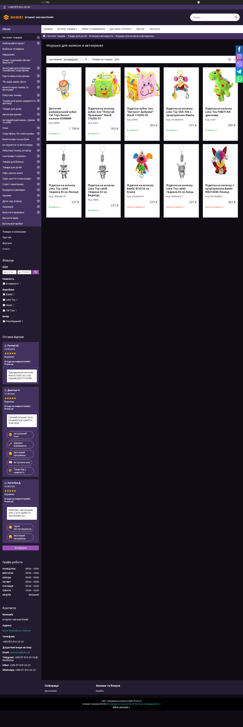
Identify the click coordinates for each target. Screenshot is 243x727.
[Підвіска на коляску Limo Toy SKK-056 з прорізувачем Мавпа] (181, 85)
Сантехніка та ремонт (14, 156)
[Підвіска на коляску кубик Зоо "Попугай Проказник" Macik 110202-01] (103, 85)
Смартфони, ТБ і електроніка (18, 133)
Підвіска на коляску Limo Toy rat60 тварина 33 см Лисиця (64, 188)
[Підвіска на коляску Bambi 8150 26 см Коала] (142, 161)
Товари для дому (11, 109)
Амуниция (7, 206)
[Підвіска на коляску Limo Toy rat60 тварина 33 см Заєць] (181, 161)
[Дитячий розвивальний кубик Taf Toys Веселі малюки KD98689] (63, 85)
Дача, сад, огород (12, 201)
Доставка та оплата (120, 29)
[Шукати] (236, 17)
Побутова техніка (11, 95)
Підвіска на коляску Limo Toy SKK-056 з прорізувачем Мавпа (180, 112)
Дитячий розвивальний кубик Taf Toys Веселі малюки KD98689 (63, 113)
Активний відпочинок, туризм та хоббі (18, 121)
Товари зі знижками (14, 231)
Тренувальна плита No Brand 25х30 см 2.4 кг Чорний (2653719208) (21, 375)
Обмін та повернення (93, 29)
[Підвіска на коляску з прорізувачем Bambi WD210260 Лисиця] (220, 161)
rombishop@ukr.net (20, 652)
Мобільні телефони (13, 49)
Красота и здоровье (13, 212)
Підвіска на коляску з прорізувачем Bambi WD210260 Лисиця (219, 188)
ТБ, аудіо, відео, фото (14, 81)
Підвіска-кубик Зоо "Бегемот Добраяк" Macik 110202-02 (140, 112)
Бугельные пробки (12, 223)
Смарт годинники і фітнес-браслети (16, 61)
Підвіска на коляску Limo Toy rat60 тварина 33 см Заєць (180, 188)
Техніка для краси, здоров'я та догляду (19, 102)
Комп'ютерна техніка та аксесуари (15, 88)
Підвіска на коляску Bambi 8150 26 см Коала (140, 188)
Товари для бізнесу (12, 161)
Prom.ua (138, 701)
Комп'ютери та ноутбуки (15, 139)
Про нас (140, 29)
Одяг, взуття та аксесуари (16, 178)
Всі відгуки (21, 548)
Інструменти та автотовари (17, 145)
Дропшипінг (51, 691)
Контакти (155, 29)
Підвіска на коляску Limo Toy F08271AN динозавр (218, 112)
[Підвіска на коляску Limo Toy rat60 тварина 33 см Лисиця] (63, 161)
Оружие (6, 195)
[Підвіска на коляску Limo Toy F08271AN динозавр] (220, 85)
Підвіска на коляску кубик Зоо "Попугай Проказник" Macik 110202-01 (101, 113)
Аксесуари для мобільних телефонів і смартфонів (16, 69)
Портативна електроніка (15, 76)
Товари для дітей (77, 36)
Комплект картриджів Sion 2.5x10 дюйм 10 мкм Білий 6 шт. (21, 513)
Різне (5, 128)
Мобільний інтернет (13, 43)
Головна (48, 29)
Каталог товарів (66, 29)
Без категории (10, 218)
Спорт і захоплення (12, 184)
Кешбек (100, 691)
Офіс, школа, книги (12, 173)
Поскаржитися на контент (120, 704)
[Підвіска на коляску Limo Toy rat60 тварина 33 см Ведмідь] (103, 161)
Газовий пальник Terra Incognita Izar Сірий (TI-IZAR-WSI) (21, 420)
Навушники (8, 54)
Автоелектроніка (11, 114)
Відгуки (7, 243)
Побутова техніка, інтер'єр (16, 150)
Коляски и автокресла (101, 36)
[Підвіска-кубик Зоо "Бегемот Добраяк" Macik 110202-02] (142, 85)
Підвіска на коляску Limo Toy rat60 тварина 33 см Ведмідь (101, 190)
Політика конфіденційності (147, 704)
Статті (6, 248)
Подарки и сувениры (13, 190)
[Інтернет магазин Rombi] (13, 17)
